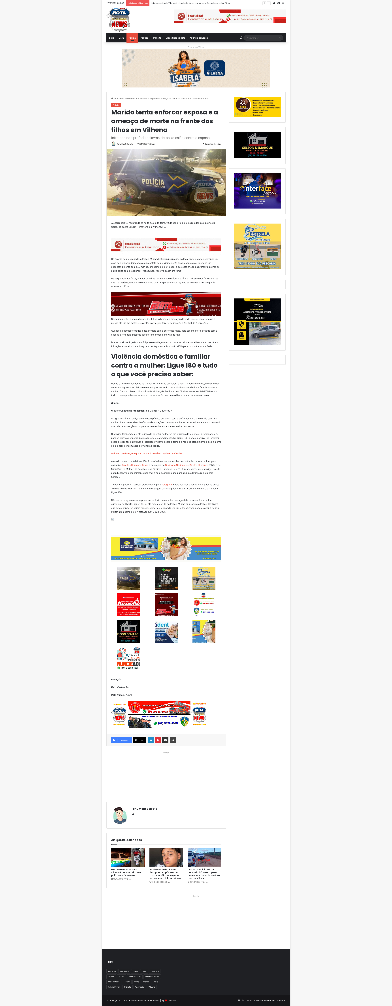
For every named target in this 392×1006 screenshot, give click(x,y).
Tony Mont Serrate (125, 144)
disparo (111, 976)
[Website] (133, 814)
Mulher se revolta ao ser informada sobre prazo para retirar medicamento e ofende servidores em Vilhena (202, 3)
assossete (124, 971)
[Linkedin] (151, 740)
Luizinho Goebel (152, 976)
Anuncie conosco (199, 37)
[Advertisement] (166, 776)
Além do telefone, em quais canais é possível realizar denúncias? (147, 453)
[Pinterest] (158, 740)
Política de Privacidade (264, 1000)
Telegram (167, 484)
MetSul (127, 982)
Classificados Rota (175, 37)
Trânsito (157, 37)
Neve (155, 982)
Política (144, 37)
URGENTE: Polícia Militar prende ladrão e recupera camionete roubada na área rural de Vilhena (204, 874)
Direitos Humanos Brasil (135, 465)
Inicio (111, 37)
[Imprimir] (173, 740)
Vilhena (152, 987)
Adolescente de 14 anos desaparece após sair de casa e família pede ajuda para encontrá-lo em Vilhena (165, 874)
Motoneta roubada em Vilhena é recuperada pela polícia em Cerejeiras (126, 872)
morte (136, 982)
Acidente (112, 971)
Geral (121, 37)
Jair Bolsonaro (135, 976)
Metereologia (113, 982)
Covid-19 (155, 971)
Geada (121, 976)
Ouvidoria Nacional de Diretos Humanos (186, 465)
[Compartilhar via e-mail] (165, 740)
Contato (281, 1000)
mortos (146, 982)
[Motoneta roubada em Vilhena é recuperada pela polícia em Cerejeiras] (128, 857)
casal (144, 971)
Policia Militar (114, 987)
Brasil (135, 971)
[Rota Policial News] (118, 20)
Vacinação (139, 987)
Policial (132, 37)
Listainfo (172, 1000)
